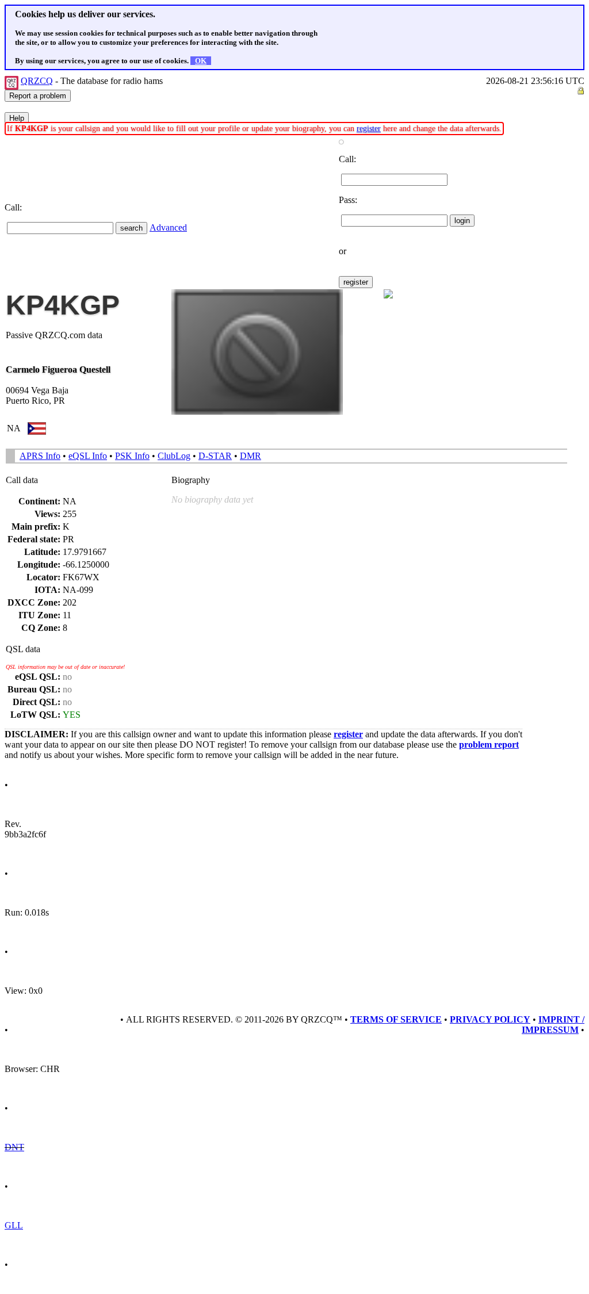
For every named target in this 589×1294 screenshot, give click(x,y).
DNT (14, 1147)
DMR (250, 456)
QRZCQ (37, 81)
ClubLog (174, 456)
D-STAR (215, 456)
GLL (14, 1225)
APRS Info (40, 456)
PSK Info (132, 456)
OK (200, 60)
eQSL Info (87, 456)
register (369, 128)
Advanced (168, 227)
